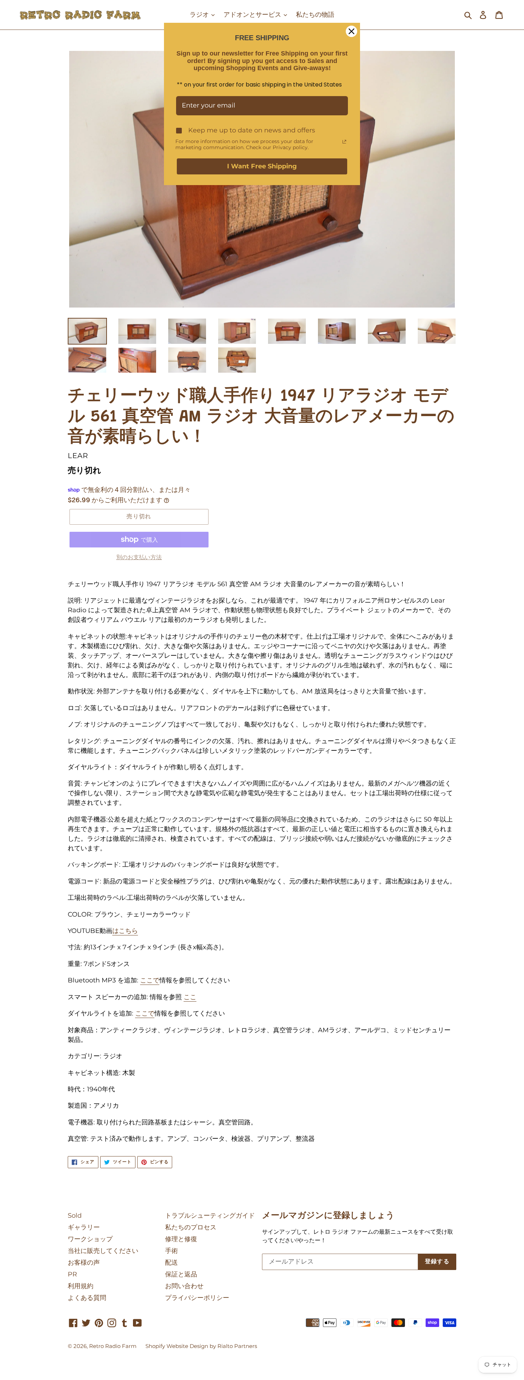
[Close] (351, 31)
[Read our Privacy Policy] (344, 141)
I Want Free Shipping (262, 166)
